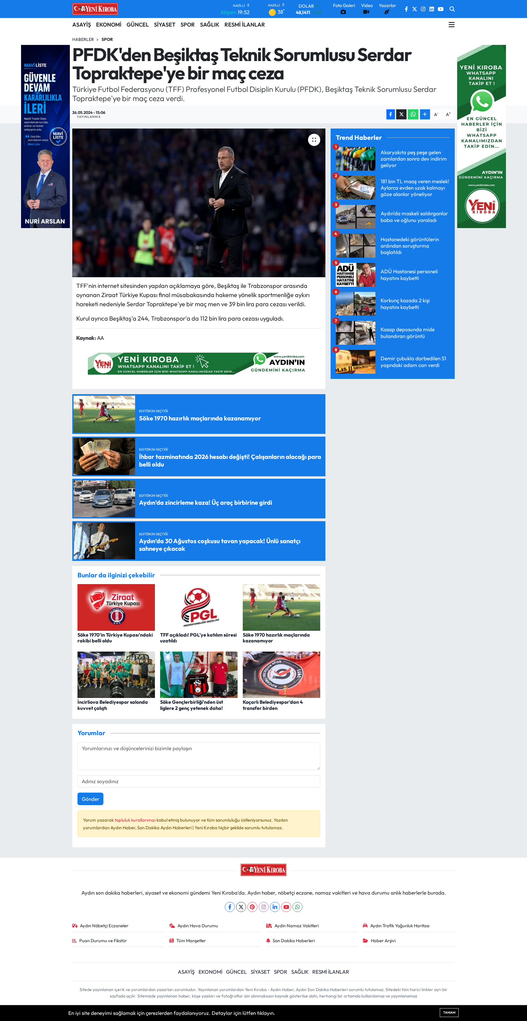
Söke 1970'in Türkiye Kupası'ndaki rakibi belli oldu (115, 638)
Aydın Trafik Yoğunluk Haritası (399, 925)
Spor (107, 39)
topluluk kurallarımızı (135, 820)
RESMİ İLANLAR (244, 24)
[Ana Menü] (452, 24)
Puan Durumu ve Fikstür (103, 940)
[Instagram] (264, 907)
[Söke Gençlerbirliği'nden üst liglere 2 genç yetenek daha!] (199, 674)
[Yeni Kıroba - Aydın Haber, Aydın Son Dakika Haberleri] (95, 8)
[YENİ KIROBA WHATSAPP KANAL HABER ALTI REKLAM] (199, 363)
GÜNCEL (138, 24)
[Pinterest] (252, 907)
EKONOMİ (108, 24)
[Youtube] (286, 907)
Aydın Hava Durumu (197, 925)
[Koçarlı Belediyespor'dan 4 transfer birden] (281, 674)
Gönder (90, 799)
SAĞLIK (209, 24)
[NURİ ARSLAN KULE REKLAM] (45, 136)
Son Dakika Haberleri (294, 940)
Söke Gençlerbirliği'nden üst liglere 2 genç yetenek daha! (191, 705)
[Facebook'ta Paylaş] (390, 114)
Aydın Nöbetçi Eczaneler (104, 925)
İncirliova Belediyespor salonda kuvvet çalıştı (112, 705)
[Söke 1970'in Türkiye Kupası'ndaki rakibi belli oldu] (116, 606)
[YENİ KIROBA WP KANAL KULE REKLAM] (481, 136)
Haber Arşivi (383, 940)
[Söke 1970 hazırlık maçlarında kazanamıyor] (281, 606)
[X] (241, 907)
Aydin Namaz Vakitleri (296, 925)
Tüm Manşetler (191, 940)
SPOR (188, 24)
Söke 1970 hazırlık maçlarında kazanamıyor (276, 638)
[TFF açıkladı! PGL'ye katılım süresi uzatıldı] (199, 606)
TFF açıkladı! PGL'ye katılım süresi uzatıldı (198, 638)
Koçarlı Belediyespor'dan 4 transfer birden (273, 705)
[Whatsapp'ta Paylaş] (413, 114)
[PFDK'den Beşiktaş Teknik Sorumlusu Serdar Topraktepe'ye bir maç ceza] (199, 203)
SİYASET (164, 24)
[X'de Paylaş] (401, 114)
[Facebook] (230, 907)
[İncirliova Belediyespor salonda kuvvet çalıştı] (116, 674)
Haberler (83, 39)
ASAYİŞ (81, 24)
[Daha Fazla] (425, 114)
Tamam (449, 1012)
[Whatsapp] (297, 907)
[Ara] (452, 9)
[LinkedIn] (275, 907)
